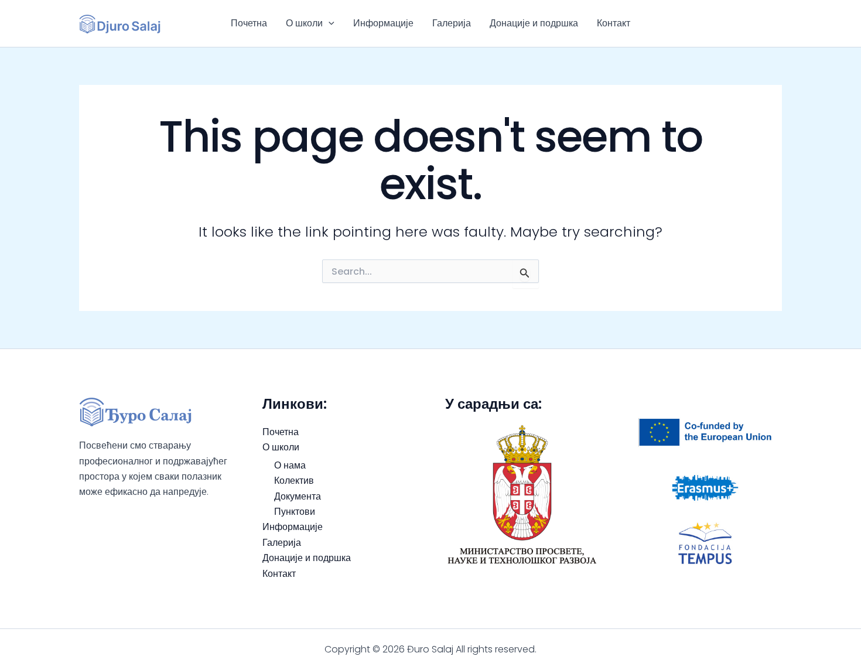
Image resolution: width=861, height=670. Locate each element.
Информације (383, 23)
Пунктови (294, 511)
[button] (328, 23)
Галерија (451, 23)
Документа (297, 496)
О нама (290, 465)
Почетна (249, 23)
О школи (304, 23)
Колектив (294, 480)
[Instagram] (776, 23)
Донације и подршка (534, 23)
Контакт (613, 23)
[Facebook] (759, 23)
